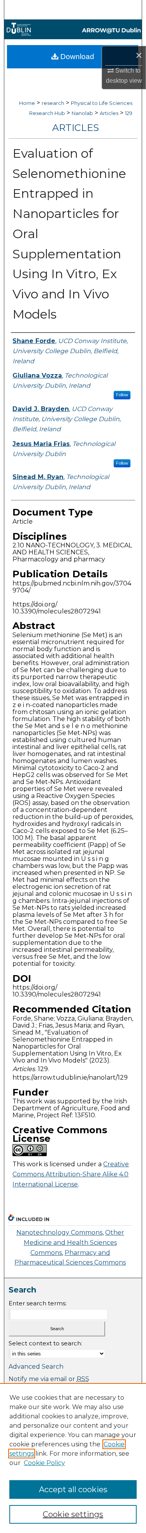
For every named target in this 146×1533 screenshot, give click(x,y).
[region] (73, 1458)
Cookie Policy (44, 1463)
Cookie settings (73, 1514)
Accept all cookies (73, 1489)
